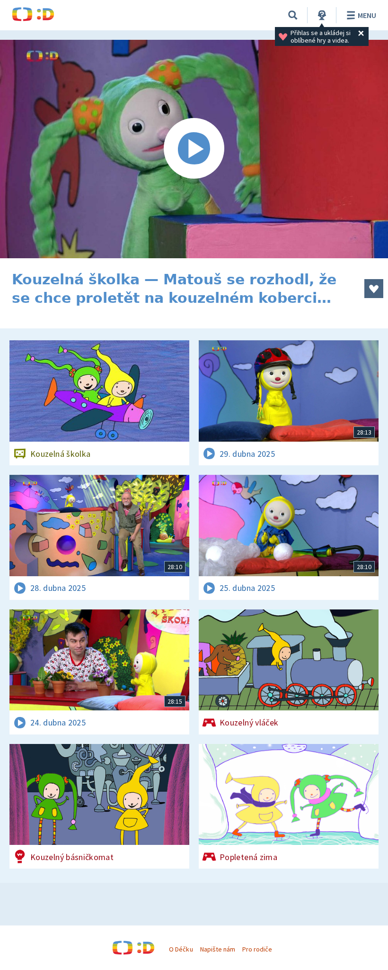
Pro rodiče (257, 949)
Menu (367, 15)
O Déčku (181, 949)
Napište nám (217, 949)
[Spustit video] (194, 149)
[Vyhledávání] (293, 15)
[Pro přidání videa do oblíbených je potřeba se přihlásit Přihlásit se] (373, 288)
